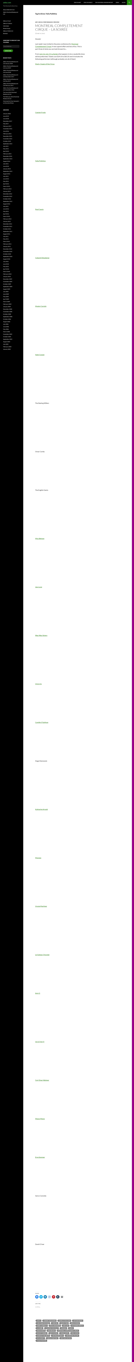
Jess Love (38, 587)
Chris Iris (38, 684)
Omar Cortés (64, 1333)
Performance (48, 22)
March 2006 (6, 331)
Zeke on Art (77, 2)
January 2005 (7, 349)
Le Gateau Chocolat (42, 955)
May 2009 (6, 296)
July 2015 (5, 146)
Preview (56, 22)
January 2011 (7, 246)
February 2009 (7, 304)
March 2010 (6, 271)
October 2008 (7, 314)
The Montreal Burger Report (104, 2)
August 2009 (6, 289)
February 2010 (7, 274)
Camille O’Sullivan (41, 722)
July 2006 (5, 324)
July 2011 (5, 236)
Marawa (38, 858)
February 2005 (7, 346)
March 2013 (6, 186)
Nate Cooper (39, 355)
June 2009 (6, 294)
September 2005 (7, 339)
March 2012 (6, 216)
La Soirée (54, 54)
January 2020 (7, 113)
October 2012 (7, 199)
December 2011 (7, 224)
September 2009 (7, 286)
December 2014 (7, 156)
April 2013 (6, 184)
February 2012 (7, 219)
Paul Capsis (39, 209)
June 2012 (6, 209)
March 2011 (6, 241)
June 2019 (6, 116)
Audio (124, 2)
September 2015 (7, 144)
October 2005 (7, 336)
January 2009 (7, 306)
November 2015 (7, 138)
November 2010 (7, 251)
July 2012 (5, 206)
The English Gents (57, 1335)
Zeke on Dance (88, 2)
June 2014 (6, 166)
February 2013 (7, 189)
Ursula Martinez (41, 906)
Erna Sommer (40, 1157)
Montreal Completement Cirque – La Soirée (59, 27)
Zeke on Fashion (7, 23)
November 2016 (7, 128)
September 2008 (7, 316)
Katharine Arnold (41, 809)
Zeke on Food (7, 21)
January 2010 (7, 276)
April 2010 (6, 269)
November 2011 (7, 226)
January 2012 (7, 221)
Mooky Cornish (40, 306)
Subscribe (8, 51)
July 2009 (5, 291)
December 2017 (7, 121)
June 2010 (6, 264)
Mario (71, 1328)
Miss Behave (39, 538)
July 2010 (5, 261)
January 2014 (7, 169)
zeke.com (7, 2)
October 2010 (7, 254)
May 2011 (6, 239)
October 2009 (7, 284)
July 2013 (5, 176)
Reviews (5, 33)
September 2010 (7, 256)
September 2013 (7, 171)
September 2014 (7, 159)
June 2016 (6, 131)
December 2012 (7, 194)
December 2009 (7, 279)
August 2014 (6, 161)
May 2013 (6, 181)
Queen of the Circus (43, 1335)
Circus (40, 22)
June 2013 (6, 179)
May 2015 (6, 149)
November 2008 (7, 311)
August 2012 (6, 204)
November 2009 (7, 281)
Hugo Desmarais (55, 1325)
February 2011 (7, 244)
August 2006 (6, 321)
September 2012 (7, 201)
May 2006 (6, 329)
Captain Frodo (40, 112)
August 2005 (6, 341)
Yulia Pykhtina (40, 161)
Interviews (6, 26)
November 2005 (7, 334)
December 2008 (7, 309)
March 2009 (6, 301)
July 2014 (5, 164)
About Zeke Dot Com (9, 9)
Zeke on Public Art (8, 31)
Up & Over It (39, 1042)
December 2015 (7, 136)
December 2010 (7, 249)
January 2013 (7, 191)
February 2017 (7, 126)
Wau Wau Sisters (41, 635)
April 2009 (6, 299)
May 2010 (6, 266)
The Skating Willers (72, 1335)
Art (36, 22)
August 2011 (6, 234)
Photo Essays (6, 28)
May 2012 (6, 211)
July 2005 (5, 344)
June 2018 (6, 118)
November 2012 (7, 196)
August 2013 (6, 174)
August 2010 (6, 259)
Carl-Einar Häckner (42, 1080)
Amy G (37, 993)
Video (117, 2)
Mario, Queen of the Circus (45, 64)
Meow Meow (40, 1119)
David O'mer (64, 1323)
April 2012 (6, 214)
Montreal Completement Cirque (68, 1330)
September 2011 (7, 231)
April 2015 (6, 151)
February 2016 (7, 133)
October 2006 (7, 319)
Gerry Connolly (42, 1325)
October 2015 (7, 141)
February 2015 (7, 154)
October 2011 (7, 229)
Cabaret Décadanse (42, 258)
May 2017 (6, 123)
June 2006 (6, 326)
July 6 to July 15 (45, 54)
